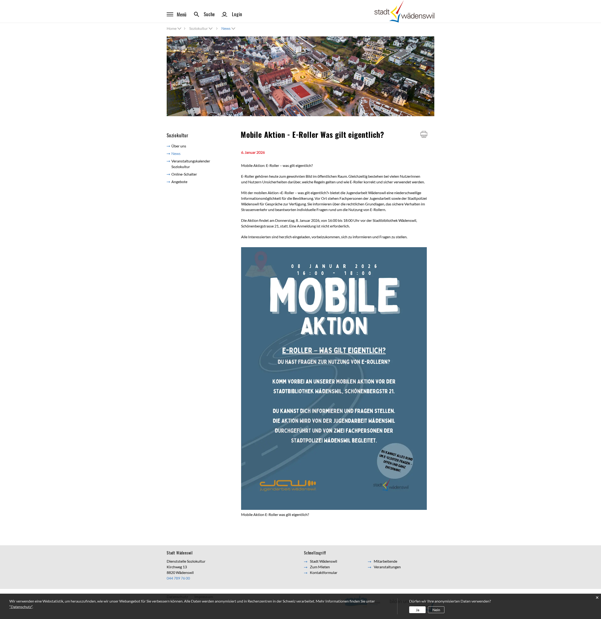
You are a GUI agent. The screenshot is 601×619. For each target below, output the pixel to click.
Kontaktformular (323, 572)
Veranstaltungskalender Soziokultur (190, 164)
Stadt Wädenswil (323, 561)
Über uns (178, 146)
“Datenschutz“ (20, 606)
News (186, 153)
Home (172, 28)
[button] (201, 28)
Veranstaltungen (387, 567)
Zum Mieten (320, 567)
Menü (182, 14)
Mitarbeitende (385, 561)
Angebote (179, 181)
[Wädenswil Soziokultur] (404, 11)
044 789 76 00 (178, 578)
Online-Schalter (184, 174)
